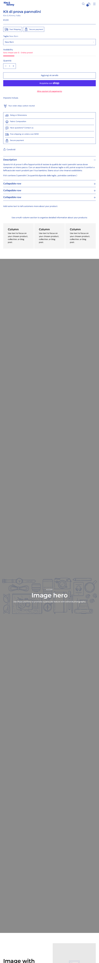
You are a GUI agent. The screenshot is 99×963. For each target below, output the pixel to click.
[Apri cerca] (83, 4)
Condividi (11, 149)
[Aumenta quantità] (13, 66)
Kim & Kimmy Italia (11, 15)
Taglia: (10, 36)
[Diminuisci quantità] (5, 66)
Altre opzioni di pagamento (49, 91)
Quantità (7, 60)
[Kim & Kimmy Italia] (9, 3)
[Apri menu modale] (94, 4)
